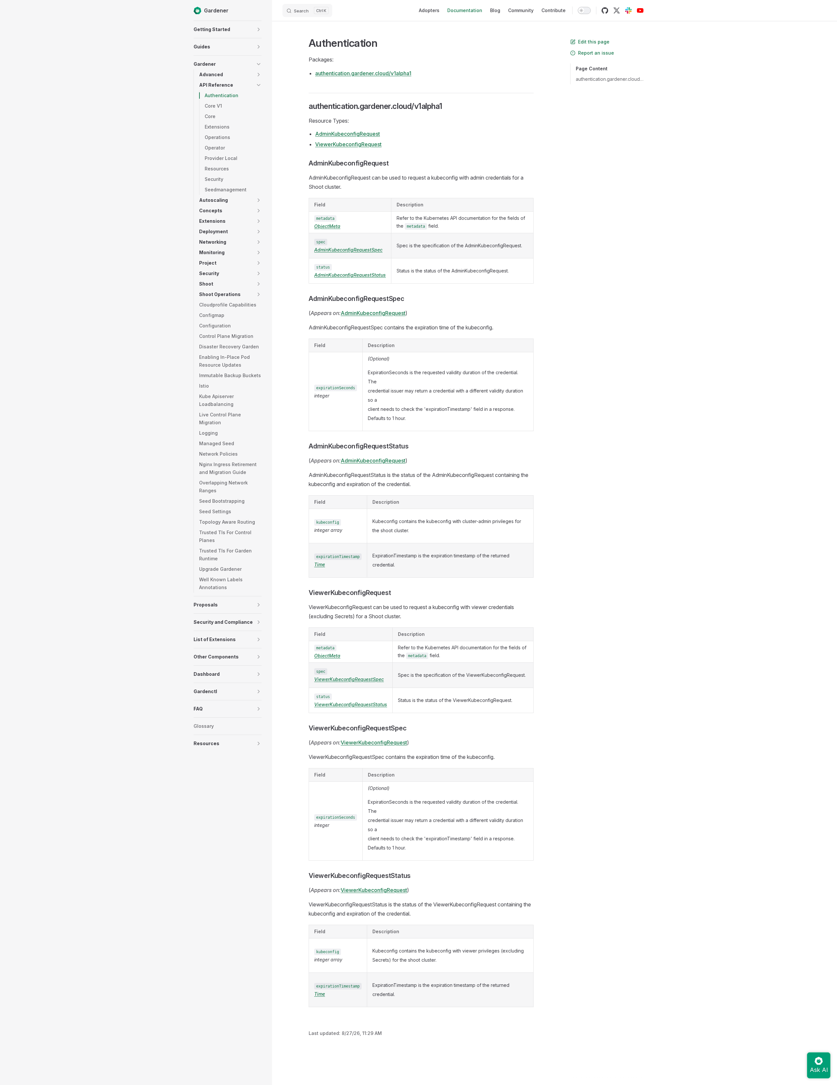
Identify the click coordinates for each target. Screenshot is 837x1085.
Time (319, 564)
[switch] (584, 10)
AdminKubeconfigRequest (347, 134)
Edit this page (593, 41)
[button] (258, 29)
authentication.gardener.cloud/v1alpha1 (609, 79)
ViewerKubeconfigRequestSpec (349, 679)
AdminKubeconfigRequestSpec (348, 250)
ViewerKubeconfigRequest (348, 144)
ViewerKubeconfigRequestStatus (350, 704)
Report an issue (596, 53)
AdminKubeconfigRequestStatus (350, 275)
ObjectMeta (327, 226)
